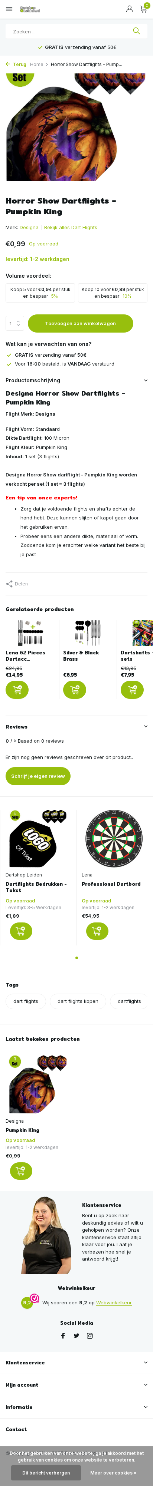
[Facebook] (63, 1336)
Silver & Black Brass (81, 656)
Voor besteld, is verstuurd (64, 364)
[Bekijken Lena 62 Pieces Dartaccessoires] (30, 635)
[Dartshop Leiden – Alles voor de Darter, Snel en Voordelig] (39, 9)
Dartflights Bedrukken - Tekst (36, 887)
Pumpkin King (22, 1130)
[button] (76, 958)
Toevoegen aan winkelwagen (80, 323)
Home (36, 64)
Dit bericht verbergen (46, 1473)
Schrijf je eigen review (38, 776)
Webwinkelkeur (114, 1302)
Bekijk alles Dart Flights (70, 227)
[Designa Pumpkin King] (38, 1084)
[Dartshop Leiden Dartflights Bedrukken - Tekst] (38, 839)
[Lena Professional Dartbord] (114, 839)
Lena (87, 875)
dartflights (129, 1001)
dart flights (25, 1001)
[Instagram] (90, 1336)
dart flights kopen (78, 1001)
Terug (19, 64)
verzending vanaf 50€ (51, 355)
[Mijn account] (129, 9)
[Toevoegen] (17, 690)
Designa (29, 227)
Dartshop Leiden (24, 875)
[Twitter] (76, 1336)
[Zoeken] (136, 32)
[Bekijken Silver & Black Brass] (88, 635)
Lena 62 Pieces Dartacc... (25, 656)
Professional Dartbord (111, 884)
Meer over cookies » (113, 1473)
